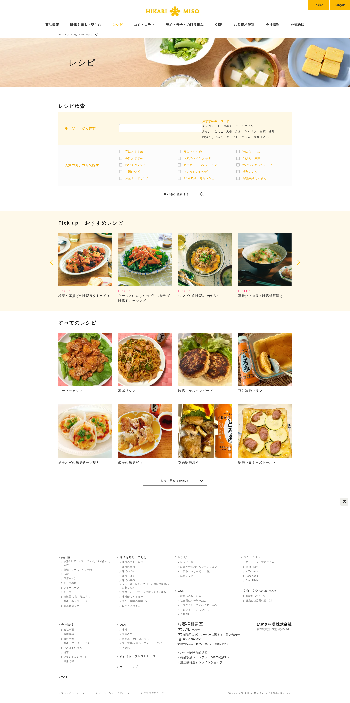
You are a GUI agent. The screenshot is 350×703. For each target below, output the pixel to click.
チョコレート (211, 126)
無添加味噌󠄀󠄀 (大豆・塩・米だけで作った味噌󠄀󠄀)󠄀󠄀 (87, 563)
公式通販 (298, 24)
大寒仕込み (261, 137)
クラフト (232, 137)
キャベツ (250, 131)
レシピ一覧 (186, 562)
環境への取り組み (190, 596)
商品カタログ (71, 605)
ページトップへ (344, 502)
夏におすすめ (193, 151)
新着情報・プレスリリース (138, 656)
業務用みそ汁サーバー (77, 601)
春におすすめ (134, 151)
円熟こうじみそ (212, 137)
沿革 (66, 652)
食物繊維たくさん (254, 178)
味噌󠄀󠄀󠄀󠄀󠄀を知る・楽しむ (85, 24)
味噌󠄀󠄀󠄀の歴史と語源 (132, 562)
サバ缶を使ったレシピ (257, 164)
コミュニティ (144, 24)
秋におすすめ (251, 151)
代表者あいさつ (73, 647)
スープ (67, 592)
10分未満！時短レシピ (199, 178)
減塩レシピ (250, 171)
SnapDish (252, 580)
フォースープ (71, 587)
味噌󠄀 (124, 629)
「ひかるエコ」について (194, 609)
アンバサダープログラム (260, 562)
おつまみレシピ (135, 164)
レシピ (118, 24)
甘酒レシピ (132, 171)
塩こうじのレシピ (196, 171)
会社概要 (69, 629)
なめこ (218, 131)
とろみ (246, 137)
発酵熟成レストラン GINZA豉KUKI (205, 657)
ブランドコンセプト (75, 656)
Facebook (252, 576)
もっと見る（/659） (175, 480)
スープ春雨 (70, 583)
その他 (126, 647)
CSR (219, 24)
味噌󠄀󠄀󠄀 (66, 574)
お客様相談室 (244, 24)
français (340, 4)
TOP (64, 677)
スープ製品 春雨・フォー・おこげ (142, 643)
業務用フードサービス (77, 643)
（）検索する (175, 194)
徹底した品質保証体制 (259, 600)
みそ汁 (206, 131)
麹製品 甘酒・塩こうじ (77, 596)
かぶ (238, 131)
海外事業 (69, 638)
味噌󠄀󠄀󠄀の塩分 (128, 571)
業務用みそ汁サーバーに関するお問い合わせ (211, 634)
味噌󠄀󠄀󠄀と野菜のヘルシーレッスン (198, 566)
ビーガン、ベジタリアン (200, 164)
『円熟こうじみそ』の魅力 (196, 571)
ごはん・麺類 (251, 158)
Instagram (252, 566)
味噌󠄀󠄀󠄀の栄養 (128, 580)
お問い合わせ (191, 629)
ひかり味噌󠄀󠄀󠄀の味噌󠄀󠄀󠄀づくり (136, 601)
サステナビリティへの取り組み (198, 605)
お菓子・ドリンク (137, 178)
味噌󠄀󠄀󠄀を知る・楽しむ (133, 557)
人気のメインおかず (197, 158)
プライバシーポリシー (74, 693)
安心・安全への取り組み (185, 24)
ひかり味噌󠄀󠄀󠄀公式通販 (194, 652)
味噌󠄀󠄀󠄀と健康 (128, 576)
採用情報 (69, 661)
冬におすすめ (134, 158)
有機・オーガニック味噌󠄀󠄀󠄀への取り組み (144, 592)
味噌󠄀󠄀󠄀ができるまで (132, 596)
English (318, 4)
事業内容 (69, 634)
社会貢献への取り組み (193, 600)
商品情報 (52, 24)
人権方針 (185, 614)
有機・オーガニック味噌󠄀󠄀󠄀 (78, 569)
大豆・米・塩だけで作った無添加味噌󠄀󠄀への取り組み (145, 586)
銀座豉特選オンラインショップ (201, 662)
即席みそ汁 (70, 578)
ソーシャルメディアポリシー (115, 693)
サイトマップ (129, 666)
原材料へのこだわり (257, 596)
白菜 (263, 131)
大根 (229, 131)
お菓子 (228, 126)
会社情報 (273, 24)
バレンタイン (244, 126)
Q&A (123, 624)
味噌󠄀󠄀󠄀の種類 (128, 566)
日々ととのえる (131, 605)
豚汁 (272, 131)
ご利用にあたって (153, 693)
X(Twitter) (252, 571)
